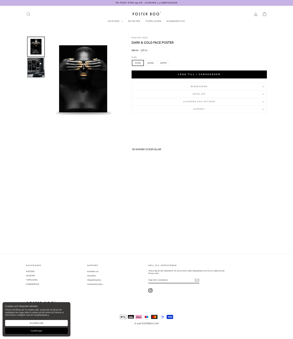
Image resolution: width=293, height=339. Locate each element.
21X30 (138, 62)
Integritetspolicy (94, 280)
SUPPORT (199, 109)
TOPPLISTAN (153, 21)
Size (134, 57)
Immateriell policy (95, 284)
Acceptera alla (36, 323)
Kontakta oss (93, 271)
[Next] (115, 79)
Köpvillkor (91, 276)
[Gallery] (73, 79)
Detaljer (199, 94)
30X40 (150, 62)
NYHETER (134, 21)
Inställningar (36, 331)
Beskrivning (199, 86)
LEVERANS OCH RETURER (199, 102)
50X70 (163, 62)
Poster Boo (140, 38)
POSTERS (114, 21)
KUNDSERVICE (176, 21)
